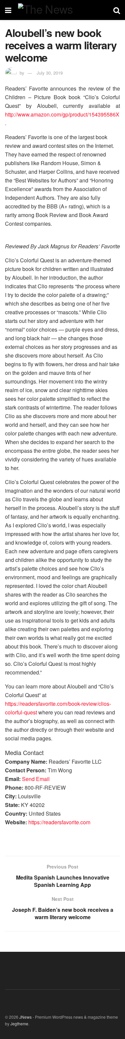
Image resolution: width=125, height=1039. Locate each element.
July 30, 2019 (50, 73)
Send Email (36, 779)
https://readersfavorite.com (59, 822)
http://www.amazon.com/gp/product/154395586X (62, 114)
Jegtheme (19, 1023)
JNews (25, 1017)
